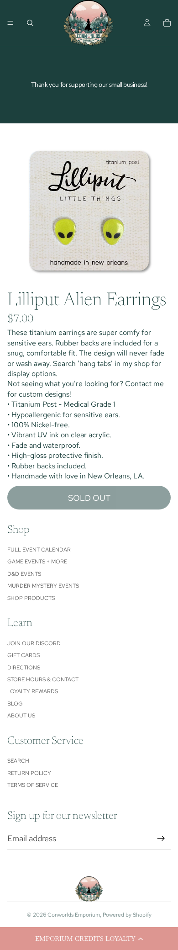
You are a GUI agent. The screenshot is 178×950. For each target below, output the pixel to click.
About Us (21, 715)
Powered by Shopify (127, 914)
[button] (89, 938)
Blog (15, 703)
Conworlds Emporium (73, 914)
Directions (23, 667)
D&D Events (24, 574)
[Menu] (10, 22)
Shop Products (31, 598)
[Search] (30, 23)
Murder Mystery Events (43, 585)
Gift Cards (23, 655)
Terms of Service (32, 785)
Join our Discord (34, 643)
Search (18, 760)
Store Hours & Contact (43, 679)
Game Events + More (37, 561)
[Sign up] (161, 838)
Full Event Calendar (39, 549)
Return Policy (29, 773)
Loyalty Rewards (32, 691)
